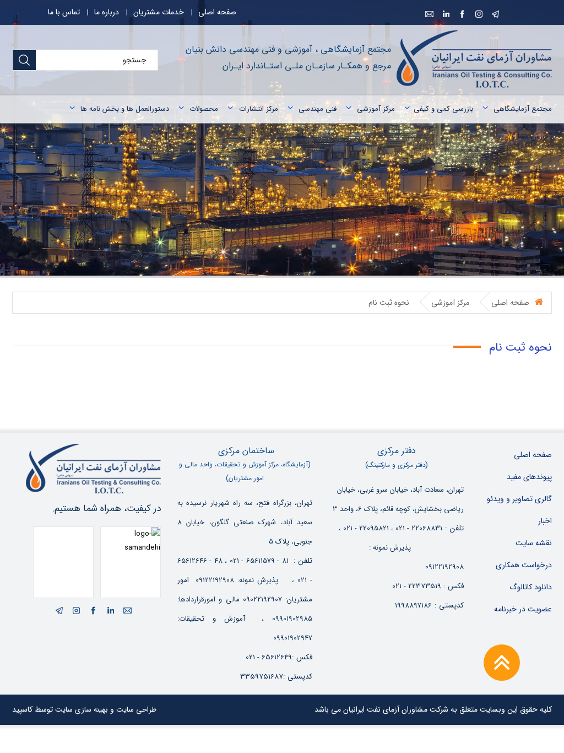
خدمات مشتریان (158, 12)
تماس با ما (64, 12)
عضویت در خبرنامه (523, 609)
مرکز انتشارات (258, 109)
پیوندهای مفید (529, 477)
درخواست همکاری (524, 565)
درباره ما (106, 12)
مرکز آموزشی (376, 109)
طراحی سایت (136, 710)
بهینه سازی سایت (81, 710)
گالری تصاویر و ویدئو (519, 499)
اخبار (545, 521)
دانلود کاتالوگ (530, 587)
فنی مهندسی (318, 109)
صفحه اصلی (217, 12)
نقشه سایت (534, 543)
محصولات (203, 109)
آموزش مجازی (530, 136)
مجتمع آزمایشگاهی (523, 109)
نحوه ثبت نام (388, 303)
